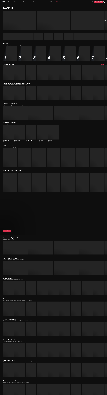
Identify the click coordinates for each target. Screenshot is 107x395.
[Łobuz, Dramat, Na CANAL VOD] (24, 182)
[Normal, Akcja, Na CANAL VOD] (64, 288)
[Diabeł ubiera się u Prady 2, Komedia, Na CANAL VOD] (82, 157)
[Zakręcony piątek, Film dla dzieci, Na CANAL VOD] (40, 113)
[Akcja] (18, 36)
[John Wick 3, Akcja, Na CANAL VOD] (76, 288)
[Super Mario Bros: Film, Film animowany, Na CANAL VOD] (76, 309)
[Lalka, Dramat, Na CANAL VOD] (76, 93)
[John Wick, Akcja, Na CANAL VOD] (98, 288)
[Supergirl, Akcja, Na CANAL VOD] (8, 329)
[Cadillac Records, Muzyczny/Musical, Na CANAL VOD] (64, 350)
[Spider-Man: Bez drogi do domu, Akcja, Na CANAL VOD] (42, 329)
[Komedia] (99, 36)
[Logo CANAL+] (4, 2)
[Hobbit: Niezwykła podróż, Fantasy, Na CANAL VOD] (53, 93)
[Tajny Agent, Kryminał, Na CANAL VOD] (97, 182)
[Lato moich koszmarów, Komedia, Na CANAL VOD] (19, 72)
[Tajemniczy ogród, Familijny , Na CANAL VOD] (42, 93)
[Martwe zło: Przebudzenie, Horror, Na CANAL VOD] (19, 370)
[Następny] (105, 21)
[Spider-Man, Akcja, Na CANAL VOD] (76, 329)
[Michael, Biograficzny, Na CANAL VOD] (39, 157)
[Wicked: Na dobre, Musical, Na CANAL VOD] (68, 182)
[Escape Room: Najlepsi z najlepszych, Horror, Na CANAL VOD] (87, 370)
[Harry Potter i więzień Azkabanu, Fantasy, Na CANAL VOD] (66, 268)
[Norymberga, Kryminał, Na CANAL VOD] (53, 182)
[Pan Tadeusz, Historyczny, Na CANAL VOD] (31, 93)
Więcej (102, 64)
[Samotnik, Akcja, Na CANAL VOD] (31, 288)
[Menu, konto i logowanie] (104, 2)
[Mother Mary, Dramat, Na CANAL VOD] (87, 350)
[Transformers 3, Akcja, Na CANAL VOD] (66, 247)
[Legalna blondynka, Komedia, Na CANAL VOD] (15, 113)
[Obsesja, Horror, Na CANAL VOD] (68, 157)
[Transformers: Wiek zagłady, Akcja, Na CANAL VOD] (91, 247)
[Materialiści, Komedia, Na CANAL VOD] (42, 72)
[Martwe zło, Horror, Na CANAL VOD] (31, 370)
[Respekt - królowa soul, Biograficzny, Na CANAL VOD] (53, 350)
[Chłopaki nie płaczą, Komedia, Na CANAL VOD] (39, 182)
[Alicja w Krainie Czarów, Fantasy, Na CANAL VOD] (98, 93)
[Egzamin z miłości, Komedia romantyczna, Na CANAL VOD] (53, 72)
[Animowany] (28, 36)
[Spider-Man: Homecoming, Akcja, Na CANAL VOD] (53, 329)
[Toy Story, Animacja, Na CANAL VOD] (98, 309)
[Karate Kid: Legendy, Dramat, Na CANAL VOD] (64, 72)
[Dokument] (48, 36)
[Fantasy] (79, 36)
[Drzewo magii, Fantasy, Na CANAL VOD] (8, 309)
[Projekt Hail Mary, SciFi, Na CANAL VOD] (87, 288)
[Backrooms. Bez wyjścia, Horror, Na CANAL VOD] (53, 157)
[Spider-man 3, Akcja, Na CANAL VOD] (98, 329)
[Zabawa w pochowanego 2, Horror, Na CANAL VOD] (98, 370)
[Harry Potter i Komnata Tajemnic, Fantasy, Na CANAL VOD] (40, 268)
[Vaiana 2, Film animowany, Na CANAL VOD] (42, 309)
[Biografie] (38, 36)
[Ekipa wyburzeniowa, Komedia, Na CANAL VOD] (53, 288)
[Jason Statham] (87, 20)
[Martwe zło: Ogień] (19, 20)
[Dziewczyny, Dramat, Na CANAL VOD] (91, 113)
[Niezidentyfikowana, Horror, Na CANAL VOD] (87, 72)
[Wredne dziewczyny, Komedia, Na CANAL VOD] (66, 113)
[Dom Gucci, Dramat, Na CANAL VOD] (42, 350)
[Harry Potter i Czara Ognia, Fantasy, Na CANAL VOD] (91, 268)
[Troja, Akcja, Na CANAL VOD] (19, 288)
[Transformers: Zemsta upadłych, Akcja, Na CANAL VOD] (40, 247)
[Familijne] (69, 36)
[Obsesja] (53, 20)
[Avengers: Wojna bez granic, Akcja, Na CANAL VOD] (31, 329)
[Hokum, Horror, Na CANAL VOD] (76, 370)
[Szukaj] (93, 1)
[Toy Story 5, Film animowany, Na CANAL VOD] (31, 72)
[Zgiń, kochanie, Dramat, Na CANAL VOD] (82, 182)
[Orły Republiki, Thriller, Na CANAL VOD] (8, 72)
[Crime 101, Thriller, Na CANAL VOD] (8, 288)
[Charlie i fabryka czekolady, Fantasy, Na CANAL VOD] (8, 93)
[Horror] (89, 36)
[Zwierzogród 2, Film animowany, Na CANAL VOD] (10, 182)
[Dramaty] (58, 36)
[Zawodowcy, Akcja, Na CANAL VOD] (42, 288)
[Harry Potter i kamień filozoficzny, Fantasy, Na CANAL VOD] (15, 268)
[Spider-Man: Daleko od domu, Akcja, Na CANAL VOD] (64, 329)
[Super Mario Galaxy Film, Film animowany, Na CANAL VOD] (64, 309)
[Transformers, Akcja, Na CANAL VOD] (15, 247)
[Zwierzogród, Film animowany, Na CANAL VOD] (87, 309)
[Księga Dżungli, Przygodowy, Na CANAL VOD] (19, 93)
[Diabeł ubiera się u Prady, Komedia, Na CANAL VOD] (19, 350)
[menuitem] (10, 2)
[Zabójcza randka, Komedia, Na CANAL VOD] (76, 72)
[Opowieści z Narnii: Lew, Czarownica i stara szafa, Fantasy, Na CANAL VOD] (87, 93)
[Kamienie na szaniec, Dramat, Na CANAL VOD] (64, 93)
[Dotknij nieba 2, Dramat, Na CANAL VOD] (76, 350)
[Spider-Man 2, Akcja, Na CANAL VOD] (87, 329)
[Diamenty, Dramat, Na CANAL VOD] (98, 350)
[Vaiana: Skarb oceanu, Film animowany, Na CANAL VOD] (53, 309)
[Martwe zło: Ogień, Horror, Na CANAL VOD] (98, 72)
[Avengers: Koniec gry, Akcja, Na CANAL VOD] (19, 329)
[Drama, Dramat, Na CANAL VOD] (97, 157)
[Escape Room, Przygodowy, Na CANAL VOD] (64, 370)
